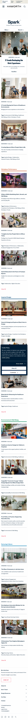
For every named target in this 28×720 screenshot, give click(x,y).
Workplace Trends (15, 117)
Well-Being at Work (6, 117)
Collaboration (15, 157)
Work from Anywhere (18, 581)
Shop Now (12, 1)
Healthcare (21, 115)
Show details (19, 363)
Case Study (7, 617)
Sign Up (6, 680)
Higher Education (15, 283)
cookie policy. (6, 357)
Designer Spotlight (5, 336)
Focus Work (16, 247)
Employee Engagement (7, 247)
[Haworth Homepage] (14, 6)
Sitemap (3, 707)
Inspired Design (8, 157)
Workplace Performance (10, 206)
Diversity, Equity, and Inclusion (8, 655)
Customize (13, 372)
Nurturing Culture (14, 617)
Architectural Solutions (19, 1)
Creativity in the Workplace (8, 208)
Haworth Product (5, 159)
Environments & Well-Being (11, 115)
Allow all (14, 368)
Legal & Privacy (4, 709)
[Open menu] (3, 6)
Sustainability (7, 492)
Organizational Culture (6, 581)
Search (20, 30)
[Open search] (24, 6)
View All (3, 289)
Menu (6, 30)
